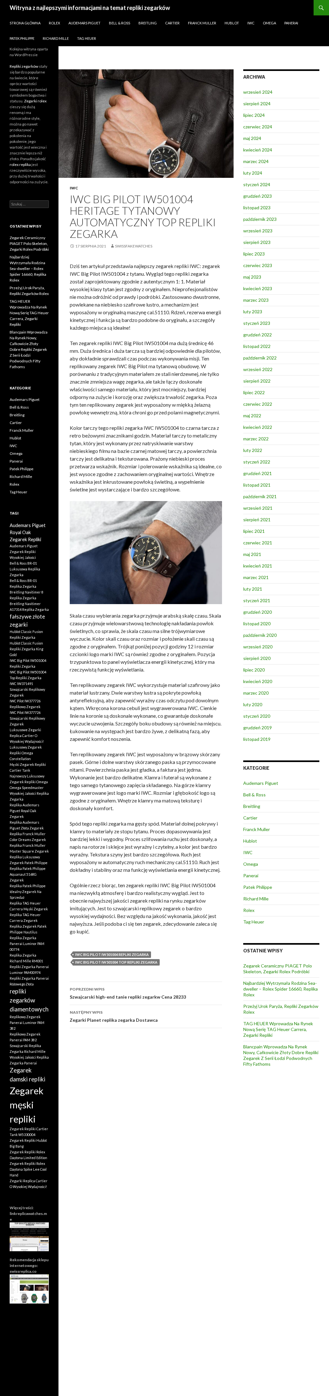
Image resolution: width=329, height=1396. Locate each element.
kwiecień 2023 (257, 288)
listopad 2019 (257, 739)
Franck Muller (202, 23)
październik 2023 (260, 219)
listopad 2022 (257, 346)
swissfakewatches (133, 246)
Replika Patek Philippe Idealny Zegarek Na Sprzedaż (28, 891)
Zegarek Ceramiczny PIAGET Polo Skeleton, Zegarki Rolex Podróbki (277, 968)
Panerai (291, 23)
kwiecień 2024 (257, 149)
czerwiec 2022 (257, 404)
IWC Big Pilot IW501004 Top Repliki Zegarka (116, 962)
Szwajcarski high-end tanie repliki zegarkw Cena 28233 (128, 993)
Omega (269, 23)
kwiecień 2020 (257, 681)
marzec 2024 (256, 161)
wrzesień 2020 (257, 646)
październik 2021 (260, 496)
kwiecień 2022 (257, 427)
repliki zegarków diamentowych (29, 1000)
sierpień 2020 (257, 658)
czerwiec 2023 (257, 265)
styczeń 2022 (256, 461)
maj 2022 (252, 415)
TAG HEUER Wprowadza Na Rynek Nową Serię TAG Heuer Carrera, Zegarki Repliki (278, 1029)
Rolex (54, 23)
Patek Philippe (22, 38)
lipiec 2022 (254, 392)
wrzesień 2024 (257, 92)
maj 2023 (252, 277)
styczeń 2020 (256, 716)
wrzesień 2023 (257, 230)
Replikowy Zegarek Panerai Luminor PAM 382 (27, 1022)
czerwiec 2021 (257, 542)
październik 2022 (260, 357)
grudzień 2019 (257, 727)
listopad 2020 (257, 623)
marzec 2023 (256, 300)
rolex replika (20, 164)
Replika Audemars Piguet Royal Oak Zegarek (24, 811)
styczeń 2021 (256, 600)
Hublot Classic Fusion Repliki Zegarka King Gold (26, 649)
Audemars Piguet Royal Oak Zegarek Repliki (28, 532)
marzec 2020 (256, 693)
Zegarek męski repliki (26, 1104)
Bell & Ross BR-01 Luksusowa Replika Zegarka (25, 569)
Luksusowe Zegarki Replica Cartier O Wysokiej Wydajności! (27, 735)
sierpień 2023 (257, 242)
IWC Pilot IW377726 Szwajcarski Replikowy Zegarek (27, 718)
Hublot (232, 23)
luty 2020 (252, 704)
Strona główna (25, 23)
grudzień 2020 (257, 612)
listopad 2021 (257, 485)
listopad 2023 (257, 207)
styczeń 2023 (256, 323)
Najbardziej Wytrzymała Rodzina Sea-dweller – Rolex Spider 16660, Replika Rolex (280, 988)
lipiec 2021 (254, 531)
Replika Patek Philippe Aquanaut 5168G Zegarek (28, 874)
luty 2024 (252, 173)
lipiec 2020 (254, 669)
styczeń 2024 (256, 184)
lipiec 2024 (254, 115)
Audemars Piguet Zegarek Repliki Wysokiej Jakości (24, 551)
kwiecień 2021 (257, 565)
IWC (250, 23)
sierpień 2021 (257, 519)
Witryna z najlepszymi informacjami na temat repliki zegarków (90, 7)
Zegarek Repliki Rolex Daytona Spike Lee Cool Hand (28, 1169)
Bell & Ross (119, 23)
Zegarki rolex (35, 101)
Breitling (147, 23)
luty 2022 (252, 450)
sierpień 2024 (257, 103)
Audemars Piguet (84, 23)
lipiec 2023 (254, 253)
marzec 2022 (256, 438)
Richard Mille (56, 38)
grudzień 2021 (257, 473)
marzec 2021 (256, 577)
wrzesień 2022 (257, 369)
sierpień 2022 (257, 381)
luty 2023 (252, 311)
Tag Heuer (86, 38)
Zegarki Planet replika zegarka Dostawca (114, 1016)
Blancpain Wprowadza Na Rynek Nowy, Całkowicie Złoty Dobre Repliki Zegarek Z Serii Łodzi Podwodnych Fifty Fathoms (280, 1055)
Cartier (172, 23)
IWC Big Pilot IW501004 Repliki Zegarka (112, 954)
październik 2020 (260, 635)
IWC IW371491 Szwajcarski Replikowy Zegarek (27, 689)
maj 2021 (252, 554)
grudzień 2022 (257, 334)
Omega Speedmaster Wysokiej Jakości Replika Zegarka (29, 793)
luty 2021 (252, 589)
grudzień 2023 (257, 196)
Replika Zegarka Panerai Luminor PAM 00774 (27, 943)
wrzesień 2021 (257, 508)
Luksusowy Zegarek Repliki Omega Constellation (26, 753)
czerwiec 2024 (257, 126)
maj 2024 (252, 138)
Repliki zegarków (24, 66)
